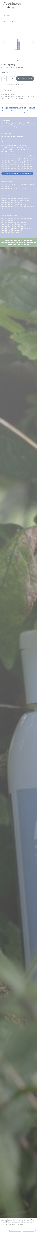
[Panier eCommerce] (3, 8)
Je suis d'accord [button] (29, 1230)
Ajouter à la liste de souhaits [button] (14, 84)
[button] (3, 42)
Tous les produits (9, 21)
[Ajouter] (12, 78)
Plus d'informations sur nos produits (17, 174)
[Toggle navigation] (13, 8)
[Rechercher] (33, 15)
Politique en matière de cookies (14, 1224)
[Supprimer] (4, 78)
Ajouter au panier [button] (26, 78)
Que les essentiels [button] (15, 1230)
